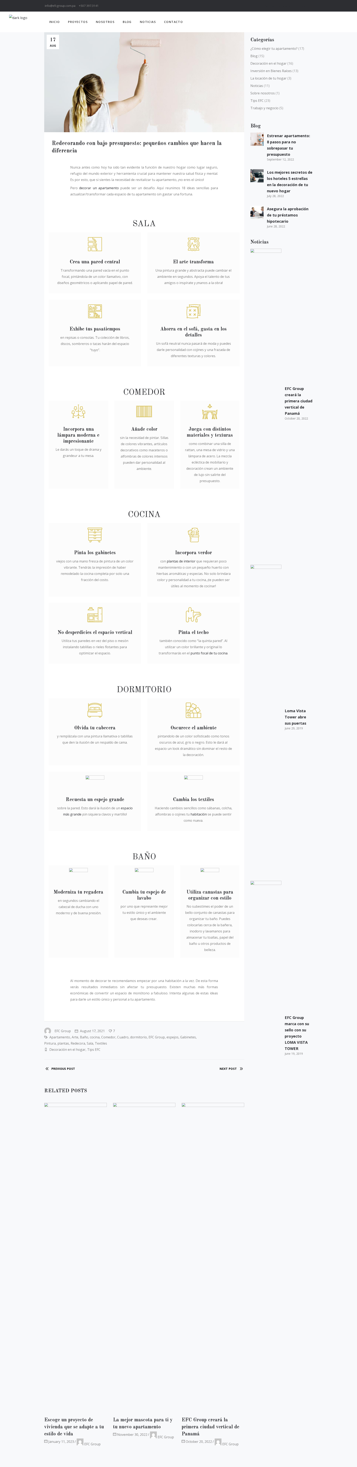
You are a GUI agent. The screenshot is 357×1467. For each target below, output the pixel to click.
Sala (90, 1043)
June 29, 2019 (294, 728)
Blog (254, 56)
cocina (95, 1037)
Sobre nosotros (262, 93)
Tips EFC (93, 1049)
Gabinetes (188, 1037)
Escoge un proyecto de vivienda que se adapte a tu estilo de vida (74, 1427)
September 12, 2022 (280, 159)
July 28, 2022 (275, 196)
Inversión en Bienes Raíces (271, 71)
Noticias (256, 85)
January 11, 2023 (61, 1441)
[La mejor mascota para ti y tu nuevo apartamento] (144, 1258)
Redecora (78, 1043)
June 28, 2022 (276, 226)
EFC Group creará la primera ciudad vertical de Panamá (210, 1427)
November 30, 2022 (131, 1434)
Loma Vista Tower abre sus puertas (295, 717)
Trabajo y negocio (264, 108)
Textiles (101, 1043)
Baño (84, 1037)
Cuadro (123, 1037)
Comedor (108, 1037)
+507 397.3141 (89, 6)
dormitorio (138, 1037)
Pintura (50, 1043)
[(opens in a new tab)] (213, 1258)
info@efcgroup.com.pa (60, 6)
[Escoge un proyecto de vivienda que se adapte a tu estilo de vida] (75, 1258)
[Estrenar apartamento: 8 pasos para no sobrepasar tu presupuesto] (257, 139)
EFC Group (63, 1031)
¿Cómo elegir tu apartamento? (274, 48)
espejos (172, 1037)
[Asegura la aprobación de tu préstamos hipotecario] (257, 212)
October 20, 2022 (198, 1441)
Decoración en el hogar (67, 1049)
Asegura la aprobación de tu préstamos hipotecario (287, 215)
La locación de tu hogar (268, 78)
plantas (63, 1043)
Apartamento (59, 1037)
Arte (75, 1037)
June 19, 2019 (294, 1054)
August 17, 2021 (92, 1031)
